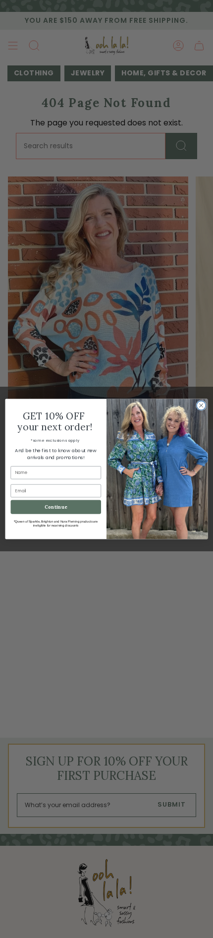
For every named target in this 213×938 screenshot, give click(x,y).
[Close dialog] (201, 405)
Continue (56, 507)
